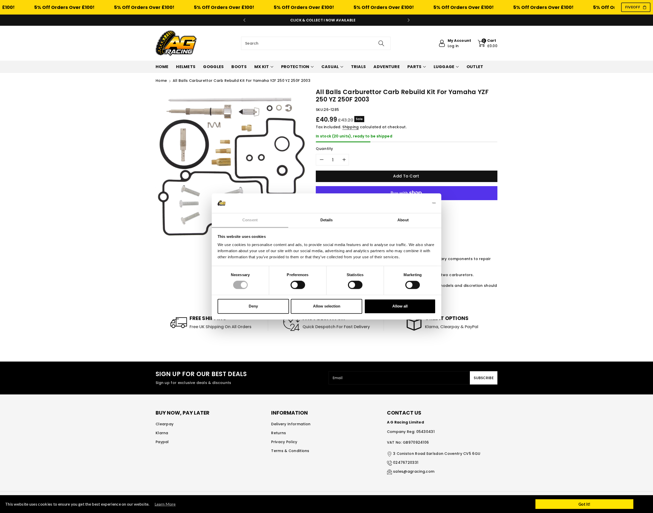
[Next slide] (408, 20)
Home (161, 80)
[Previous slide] (244, 20)
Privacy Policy (284, 441)
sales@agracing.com (413, 471)
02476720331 (405, 462)
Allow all (400, 306)
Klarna (162, 432)
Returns (278, 432)
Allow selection (326, 306)
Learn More (165, 504)
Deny (253, 306)
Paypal (162, 441)
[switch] (298, 285)
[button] (488, 43)
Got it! (584, 504)
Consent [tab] (250, 220)
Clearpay (164, 424)
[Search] (381, 43)
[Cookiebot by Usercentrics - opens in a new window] (413, 203)
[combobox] (315, 43)
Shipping (350, 127)
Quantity (324, 148)
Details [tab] (326, 220)
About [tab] (403, 220)
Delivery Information (290, 424)
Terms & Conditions (290, 450)
